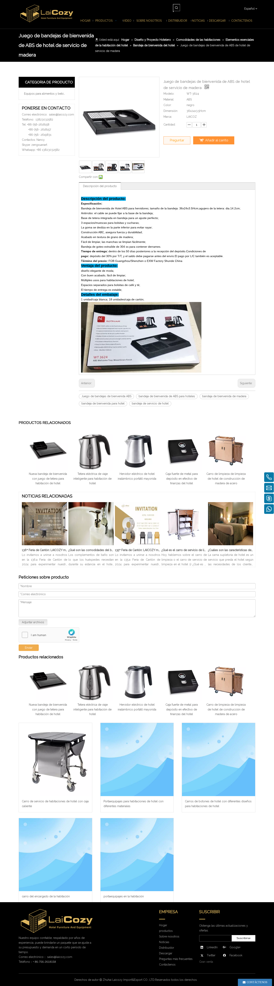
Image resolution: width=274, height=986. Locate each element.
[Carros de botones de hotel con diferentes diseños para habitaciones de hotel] (218, 759)
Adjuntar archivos (33, 622)
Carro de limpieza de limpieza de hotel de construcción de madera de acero (226, 478)
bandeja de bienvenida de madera (224, 396)
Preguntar (177, 140)
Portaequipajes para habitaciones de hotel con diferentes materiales (133, 804)
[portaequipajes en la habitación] (137, 854)
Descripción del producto (100, 186)
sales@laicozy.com (61, 114)
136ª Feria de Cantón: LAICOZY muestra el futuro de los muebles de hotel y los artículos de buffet (44, 550)
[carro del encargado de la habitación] (55, 854)
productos (166, 930)
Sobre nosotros (169, 936)
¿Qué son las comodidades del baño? (91, 550)
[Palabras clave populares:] (176, 7)
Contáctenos (167, 964)
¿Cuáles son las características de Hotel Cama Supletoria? (230, 550)
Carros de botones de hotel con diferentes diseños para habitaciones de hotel (218, 804)
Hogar (163, 925)
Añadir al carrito (216, 140)
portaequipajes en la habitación (124, 896)
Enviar (28, 647)
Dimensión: (170, 110)
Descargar (165, 953)
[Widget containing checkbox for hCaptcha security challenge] (49, 635)
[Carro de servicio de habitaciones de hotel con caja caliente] (55, 759)
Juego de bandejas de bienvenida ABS (106, 396)
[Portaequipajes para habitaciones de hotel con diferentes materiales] (137, 759)
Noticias (164, 942)
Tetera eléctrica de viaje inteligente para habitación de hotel (92, 478)
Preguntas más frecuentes (176, 959)
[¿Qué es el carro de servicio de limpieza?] (184, 545)
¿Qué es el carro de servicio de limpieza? (184, 550)
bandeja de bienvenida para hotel (103, 403)
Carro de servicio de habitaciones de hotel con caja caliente (55, 804)
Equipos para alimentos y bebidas (46, 93)
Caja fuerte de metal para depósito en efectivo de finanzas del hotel (181, 478)
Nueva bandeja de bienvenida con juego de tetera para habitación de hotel (48, 478)
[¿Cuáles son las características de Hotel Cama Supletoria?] (230, 545)
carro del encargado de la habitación (46, 896)
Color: (167, 105)
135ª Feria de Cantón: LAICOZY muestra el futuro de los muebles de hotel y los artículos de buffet (137, 550)
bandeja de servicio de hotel (150, 403)
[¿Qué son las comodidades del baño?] (91, 545)
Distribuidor (166, 947)
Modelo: (168, 93)
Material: (168, 99)
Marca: (167, 116)
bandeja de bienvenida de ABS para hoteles (167, 396)
